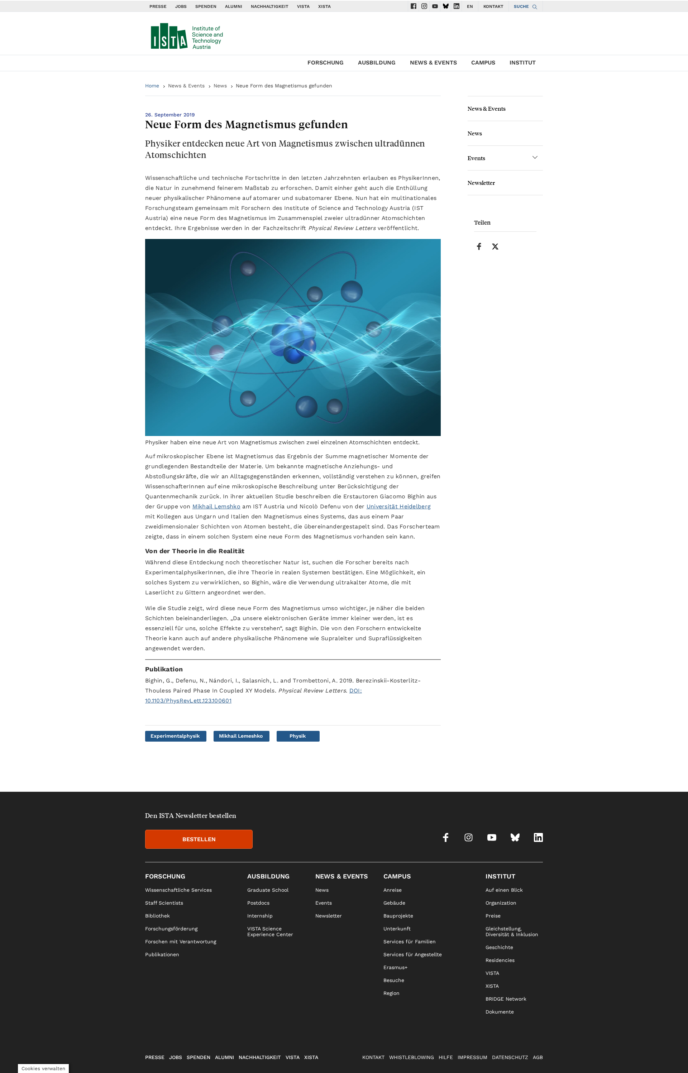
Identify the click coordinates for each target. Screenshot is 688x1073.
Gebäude (394, 903)
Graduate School (267, 890)
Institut (523, 62)
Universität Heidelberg (399, 506)
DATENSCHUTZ (510, 1057)
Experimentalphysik (175, 736)
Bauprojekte (398, 916)
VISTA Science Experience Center (270, 931)
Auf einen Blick (504, 890)
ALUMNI (233, 6)
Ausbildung (377, 62)
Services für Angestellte (412, 954)
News (220, 85)
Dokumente (500, 1012)
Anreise (392, 890)
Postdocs (258, 903)
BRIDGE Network (506, 999)
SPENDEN (205, 6)
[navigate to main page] (186, 34)
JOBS (181, 6)
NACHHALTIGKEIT (269, 6)
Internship (260, 916)
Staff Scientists (164, 903)
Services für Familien (409, 941)
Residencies (500, 960)
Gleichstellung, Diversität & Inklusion (512, 931)
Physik (298, 736)
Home (152, 85)
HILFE (446, 1057)
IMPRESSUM (472, 1057)
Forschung (325, 62)
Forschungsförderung (171, 928)
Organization (501, 903)
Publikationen (162, 954)
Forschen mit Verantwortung (180, 941)
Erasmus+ (395, 967)
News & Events (433, 62)
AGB (538, 1057)
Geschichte (499, 947)
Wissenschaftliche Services (178, 890)
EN (470, 6)
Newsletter (481, 182)
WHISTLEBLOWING (411, 1057)
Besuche (393, 980)
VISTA (303, 6)
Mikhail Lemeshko (241, 736)
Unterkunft (397, 928)
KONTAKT (493, 6)
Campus (483, 62)
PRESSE (158, 6)
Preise (493, 916)
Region (391, 993)
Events (476, 158)
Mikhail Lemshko (216, 506)
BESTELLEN (199, 839)
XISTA (324, 6)
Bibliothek (157, 916)
